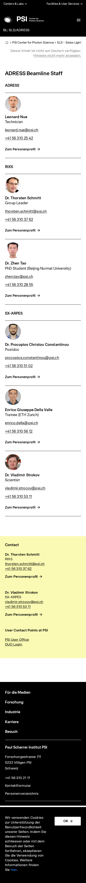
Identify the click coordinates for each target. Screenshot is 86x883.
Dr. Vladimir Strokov (22, 475)
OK (65, 821)
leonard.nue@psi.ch (21, 130)
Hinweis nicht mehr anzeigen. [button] (57, 55)
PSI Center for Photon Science (33, 42)
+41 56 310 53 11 (18, 496)
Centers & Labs (14, 3)
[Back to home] (23, 19)
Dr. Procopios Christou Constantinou (37, 344)
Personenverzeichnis (22, 793)
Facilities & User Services (63, 3)
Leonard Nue (16, 117)
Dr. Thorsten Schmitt (23, 198)
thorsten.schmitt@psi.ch (26, 211)
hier (14, 870)
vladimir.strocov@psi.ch (25, 488)
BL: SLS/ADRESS (16, 30)
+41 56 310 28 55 (19, 285)
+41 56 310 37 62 (19, 219)
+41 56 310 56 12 (18, 431)
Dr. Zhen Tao (15, 263)
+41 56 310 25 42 (19, 138)
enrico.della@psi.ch (21, 423)
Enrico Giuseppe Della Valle (28, 410)
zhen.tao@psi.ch (19, 276)
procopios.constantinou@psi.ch (32, 358)
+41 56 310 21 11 (17, 778)
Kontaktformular (18, 786)
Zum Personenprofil (20, 149)
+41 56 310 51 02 (19, 366)
